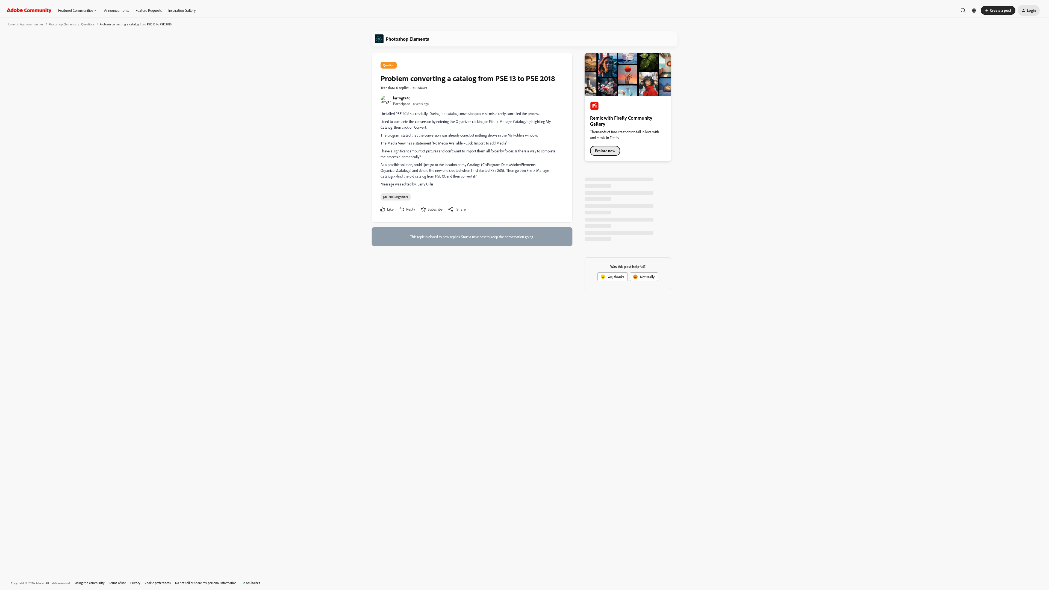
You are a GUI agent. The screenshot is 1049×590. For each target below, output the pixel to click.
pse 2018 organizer (395, 197)
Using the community (90, 583)
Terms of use (117, 583)
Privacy (135, 583)
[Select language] (974, 10)
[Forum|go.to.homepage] (29, 10)
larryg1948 (401, 98)
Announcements (116, 10)
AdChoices (253, 583)
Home (11, 24)
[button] (998, 10)
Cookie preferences (158, 583)
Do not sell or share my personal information (206, 583)
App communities (31, 24)
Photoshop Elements (62, 24)
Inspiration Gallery (182, 10)
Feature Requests (148, 10)
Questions (88, 24)
